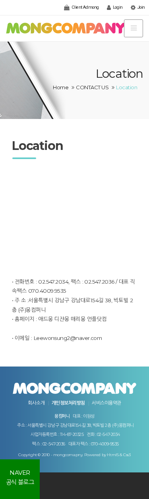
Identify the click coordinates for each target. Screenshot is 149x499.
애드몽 (45, 319)
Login (117, 7)
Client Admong (85, 7)
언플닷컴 (97, 319)
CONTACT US (92, 87)
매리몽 (78, 319)
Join (140, 7)
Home (60, 87)
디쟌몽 (61, 319)
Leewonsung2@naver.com (67, 338)
